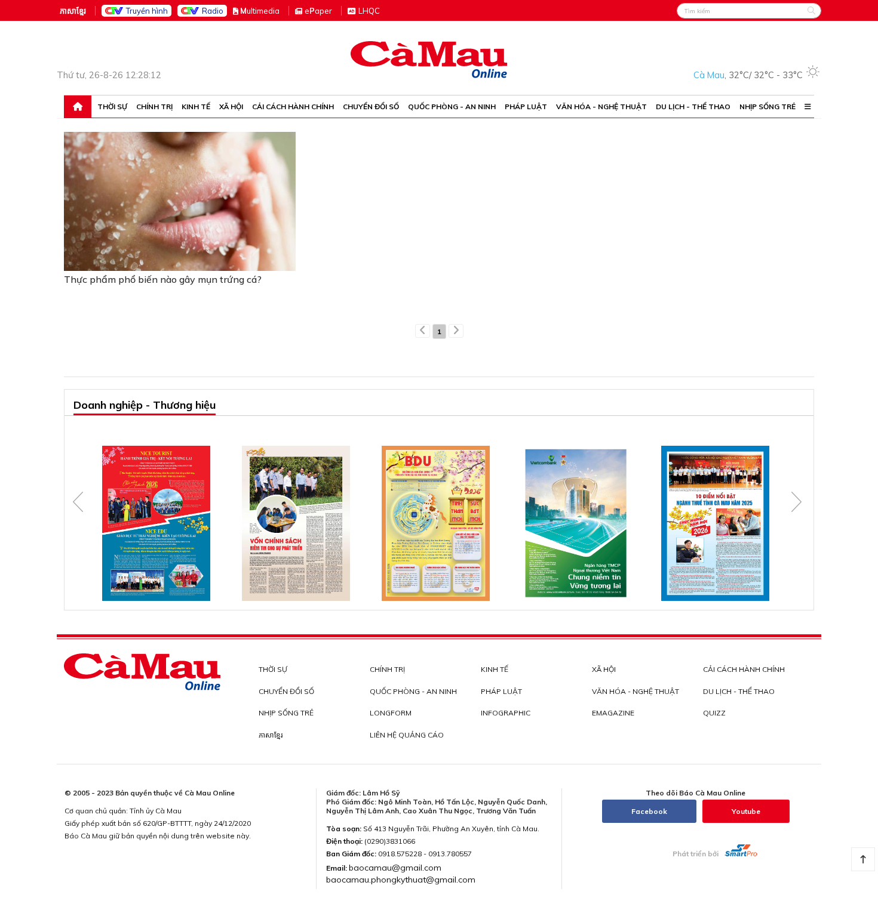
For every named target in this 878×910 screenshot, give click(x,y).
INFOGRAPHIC (505, 712)
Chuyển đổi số (371, 107)
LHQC (369, 11)
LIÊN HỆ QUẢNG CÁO (407, 734)
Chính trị (154, 107)
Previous (78, 502)
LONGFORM (391, 712)
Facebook (649, 811)
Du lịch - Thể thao (693, 107)
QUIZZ (714, 712)
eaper (318, 11)
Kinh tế (196, 107)
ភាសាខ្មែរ (73, 11)
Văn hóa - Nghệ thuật (601, 107)
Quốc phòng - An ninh (452, 107)
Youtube (746, 811)
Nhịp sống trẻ (767, 107)
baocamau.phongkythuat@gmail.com (400, 879)
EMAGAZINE (613, 712)
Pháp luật (526, 107)
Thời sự (112, 107)
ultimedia (260, 11)
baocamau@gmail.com (395, 867)
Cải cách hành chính (293, 107)
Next (796, 502)
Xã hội (231, 107)
